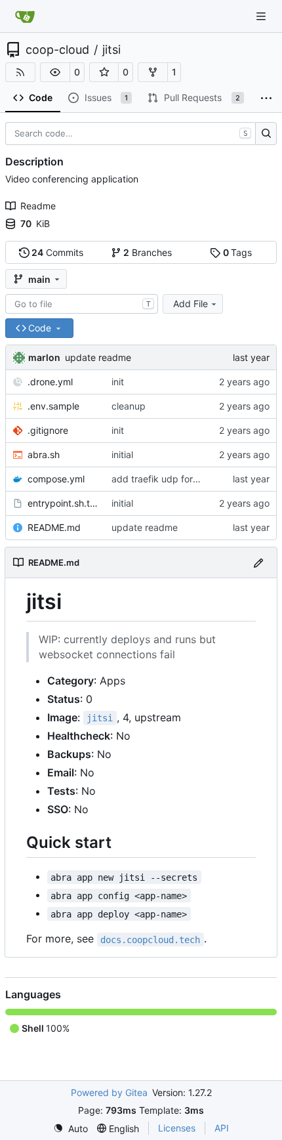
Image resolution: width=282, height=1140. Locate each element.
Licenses (176, 1127)
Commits (57, 252)
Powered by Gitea (109, 1092)
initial (122, 454)
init (117, 381)
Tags (237, 252)
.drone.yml (50, 381)
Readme (38, 205)
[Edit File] (258, 562)
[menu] (70, 1128)
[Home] (25, 16)
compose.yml (56, 478)
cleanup (128, 406)
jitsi (111, 49)
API (221, 1127)
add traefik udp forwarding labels (183, 478)
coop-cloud (57, 49)
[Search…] (266, 134)
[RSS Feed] (20, 72)
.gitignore (48, 430)
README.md (54, 527)
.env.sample (53, 406)
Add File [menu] (190, 303)
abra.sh (44, 454)
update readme (98, 357)
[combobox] (81, 304)
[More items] (266, 98)
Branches (147, 252)
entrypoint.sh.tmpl (63, 503)
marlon (44, 357)
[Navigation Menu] (262, 16)
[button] (55, 72)
